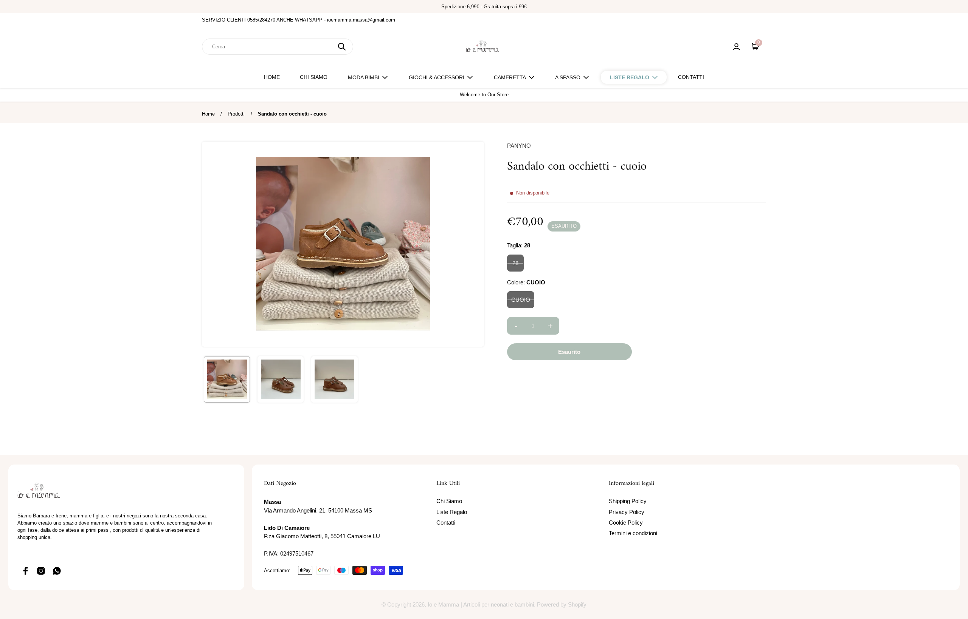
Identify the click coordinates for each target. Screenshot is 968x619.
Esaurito (569, 352)
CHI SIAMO (313, 77)
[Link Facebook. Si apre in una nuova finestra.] (25, 571)
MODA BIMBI (363, 77)
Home (208, 114)
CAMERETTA (510, 77)
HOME (272, 77)
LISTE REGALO (629, 77)
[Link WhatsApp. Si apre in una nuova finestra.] (57, 571)
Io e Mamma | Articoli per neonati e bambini (481, 604)
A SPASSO (567, 77)
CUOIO (520, 300)
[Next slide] (473, 244)
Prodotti (236, 114)
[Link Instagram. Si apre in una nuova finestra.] (41, 571)
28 (515, 263)
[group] (227, 379)
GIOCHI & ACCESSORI (436, 77)
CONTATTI (691, 77)
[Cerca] (341, 47)
